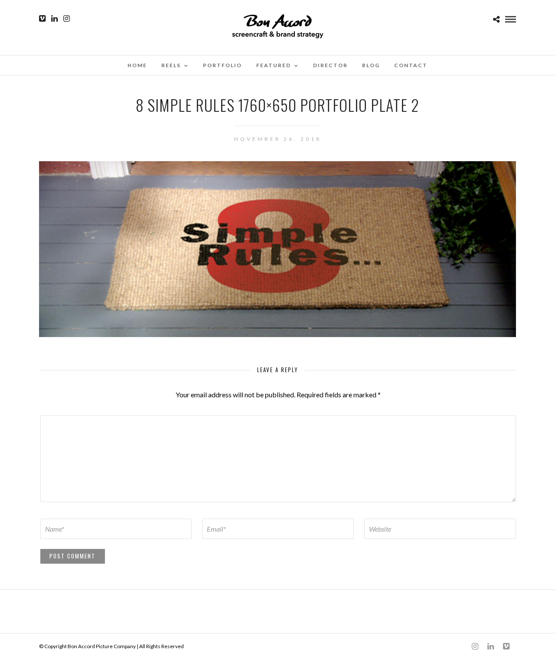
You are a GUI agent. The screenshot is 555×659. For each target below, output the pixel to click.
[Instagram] (66, 19)
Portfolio (222, 65)
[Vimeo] (42, 19)
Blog (371, 65)
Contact (411, 65)
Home (137, 65)
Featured (273, 65)
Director (330, 65)
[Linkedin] (54, 19)
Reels (171, 65)
